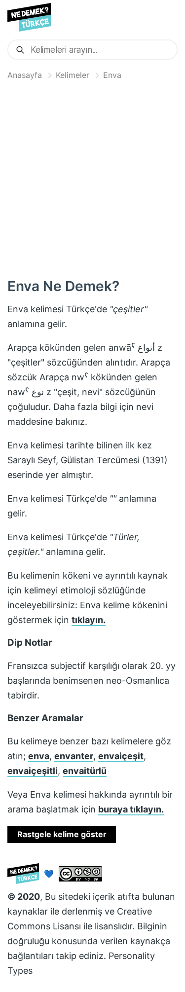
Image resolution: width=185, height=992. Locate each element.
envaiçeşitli (32, 771)
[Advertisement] (92, 176)
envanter (73, 756)
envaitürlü (85, 771)
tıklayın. (89, 620)
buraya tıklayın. (131, 809)
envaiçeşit (121, 756)
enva (38, 756)
